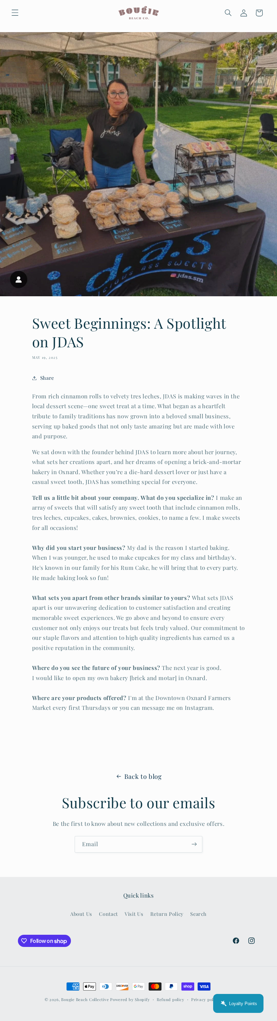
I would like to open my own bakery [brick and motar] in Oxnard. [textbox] (119, 677)
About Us (81, 913)
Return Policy (166, 913)
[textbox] (138, 688)
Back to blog (143, 776)
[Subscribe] (194, 844)
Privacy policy (205, 999)
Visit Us (134, 913)
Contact (108, 913)
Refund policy (170, 999)
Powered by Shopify (130, 999)
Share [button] (47, 377)
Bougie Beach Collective (85, 999)
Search (198, 913)
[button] (15, 13)
